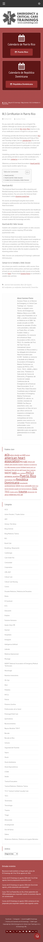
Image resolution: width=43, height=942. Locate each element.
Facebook (8, 919)
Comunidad (8, 563)
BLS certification (7, 287)
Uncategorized (9, 825)
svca (37, 486)
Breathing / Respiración (12, 548)
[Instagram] (26, 931)
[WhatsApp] (36, 931)
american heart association (12, 285)
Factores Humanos (11, 620)
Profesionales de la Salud (13, 709)
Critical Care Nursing (11, 582)
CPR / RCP (8, 572)
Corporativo (8, 567)
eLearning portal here (22, 196)
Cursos (7, 587)
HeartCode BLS (35, 163)
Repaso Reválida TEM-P (12, 728)
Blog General (9, 529)
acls (7, 454)
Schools (7, 743)
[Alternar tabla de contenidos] (26, 172)
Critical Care (8, 577)
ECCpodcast (8, 601)
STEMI (7, 772)
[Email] (10, 931)
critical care (31, 462)
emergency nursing (15, 467)
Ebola (6, 596)
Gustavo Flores (20, 119)
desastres (26, 464)
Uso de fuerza (9, 830)
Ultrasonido (8, 820)
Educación (8, 611)
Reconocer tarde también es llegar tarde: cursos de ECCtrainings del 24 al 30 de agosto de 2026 (18, 872)
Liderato (7, 649)
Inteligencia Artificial (11, 644)
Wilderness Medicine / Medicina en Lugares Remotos (21, 839)
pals (14, 472)
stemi (33, 486)
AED (6, 519)
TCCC (34, 488)
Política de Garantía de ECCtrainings (17, 921)
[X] (13, 931)
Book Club (8, 543)
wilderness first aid (16, 494)
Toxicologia (8, 805)
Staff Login (34, 921)
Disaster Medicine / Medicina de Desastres (18, 591)
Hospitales (8, 635)
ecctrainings (33, 464)
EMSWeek (23, 467)
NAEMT (8, 472)
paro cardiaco (21, 473)
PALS (28, 129)
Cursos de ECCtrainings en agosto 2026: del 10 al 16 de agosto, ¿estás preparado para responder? (20, 886)
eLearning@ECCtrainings (29, 919)
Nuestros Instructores (11, 675)
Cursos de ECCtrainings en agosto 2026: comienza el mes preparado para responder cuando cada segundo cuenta (20, 902)
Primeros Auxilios (10, 704)
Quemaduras (9, 719)
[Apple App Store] (32, 931)
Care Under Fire (9, 558)
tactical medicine (27, 489)
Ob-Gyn (7, 680)
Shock (22, 486)
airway (28, 455)
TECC (7, 491)
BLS (21, 129)
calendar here (26, 140)
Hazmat (7, 630)
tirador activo (14, 492)
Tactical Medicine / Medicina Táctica (16, 786)
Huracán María (26, 470)
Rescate (7, 733)
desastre (20, 464)
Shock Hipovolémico (11, 767)
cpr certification (16, 287)
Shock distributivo (10, 762)
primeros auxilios (12, 476)
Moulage (7, 659)
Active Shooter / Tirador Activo (14, 514)
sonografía (28, 486)
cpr (25, 461)
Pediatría (7, 690)
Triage (7, 815)
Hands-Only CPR (10, 625)
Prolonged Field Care (11, 714)
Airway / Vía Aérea (10, 524)
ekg (8, 467)
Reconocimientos (10, 724)
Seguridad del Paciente (12, 748)
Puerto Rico (23, 52)
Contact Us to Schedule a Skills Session (17, 180)
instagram (33, 470)
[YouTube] (29, 931)
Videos (7, 834)
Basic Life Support (26, 285)
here (9, 274)
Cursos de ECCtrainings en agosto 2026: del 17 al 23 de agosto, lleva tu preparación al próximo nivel (19, 879)
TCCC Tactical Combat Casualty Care (16, 791)
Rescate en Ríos (10, 738)
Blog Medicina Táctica (12, 534)
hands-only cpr (31, 467)
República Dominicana (23, 84)
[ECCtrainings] (21, 25)
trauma (23, 491)
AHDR (24, 455)
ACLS (24, 129)
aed (21, 455)
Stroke (7, 777)
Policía (7, 699)
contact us (14, 159)
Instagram (8, 640)
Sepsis (7, 753)
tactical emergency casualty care (13, 489)
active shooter (15, 455)
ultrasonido (31, 492)
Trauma (7, 810)
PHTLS (30, 472)
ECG (6, 467)
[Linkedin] (20, 931)
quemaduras (9, 480)
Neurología (8, 671)
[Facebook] (16, 931)
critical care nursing (11, 464)
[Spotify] (23, 931)
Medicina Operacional (12, 654)
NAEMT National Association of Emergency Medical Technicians (21, 665)
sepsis (18, 486)
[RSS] (7, 931)
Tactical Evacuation (11, 781)
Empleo (7, 615)
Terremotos (8, 801)
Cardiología (8, 553)
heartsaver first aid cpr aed (13, 470)
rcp (14, 479)
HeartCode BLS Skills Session (14, 178)
